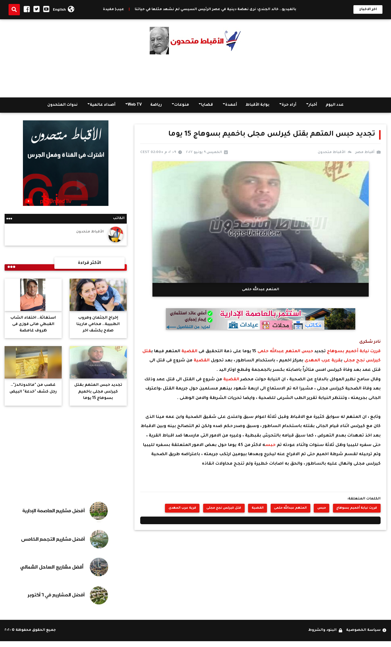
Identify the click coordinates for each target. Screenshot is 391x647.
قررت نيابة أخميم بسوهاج (353, 351)
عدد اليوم (335, 105)
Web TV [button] (135, 105)
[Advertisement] (195, 76)
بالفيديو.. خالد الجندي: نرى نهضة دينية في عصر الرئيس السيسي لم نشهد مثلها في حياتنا (251, 10)
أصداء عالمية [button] (102, 105)
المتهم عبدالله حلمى (279, 351)
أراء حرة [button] (289, 105)
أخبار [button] (313, 105)
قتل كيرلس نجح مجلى (223, 508)
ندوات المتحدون (62, 105)
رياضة (156, 105)
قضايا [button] (207, 105)
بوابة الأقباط (257, 105)
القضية (188, 351)
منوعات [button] (181, 105)
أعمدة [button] (231, 105)
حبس (307, 351)
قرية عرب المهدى (323, 360)
